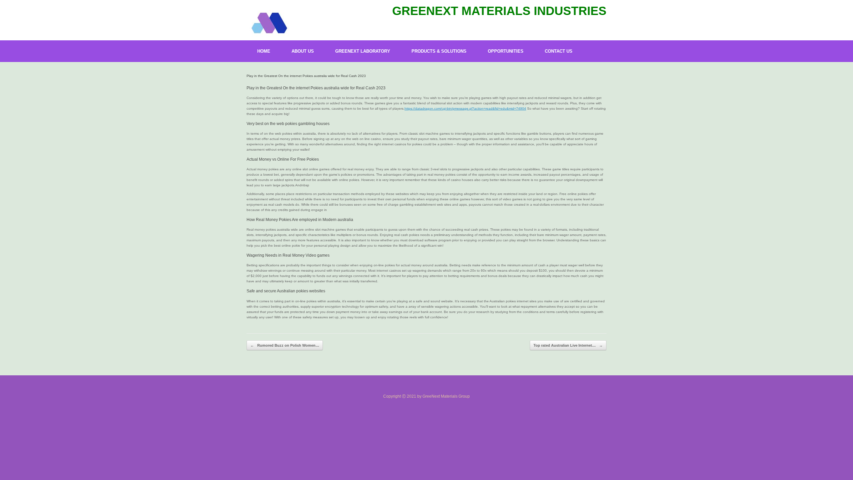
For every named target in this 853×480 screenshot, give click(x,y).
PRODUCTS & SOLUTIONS (439, 51)
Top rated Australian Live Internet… (568, 345)
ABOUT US (303, 51)
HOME (263, 51)
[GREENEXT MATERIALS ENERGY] (269, 23)
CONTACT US (558, 51)
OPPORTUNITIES (505, 51)
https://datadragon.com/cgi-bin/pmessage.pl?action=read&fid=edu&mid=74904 (465, 108)
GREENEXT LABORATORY (362, 51)
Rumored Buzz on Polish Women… (284, 345)
